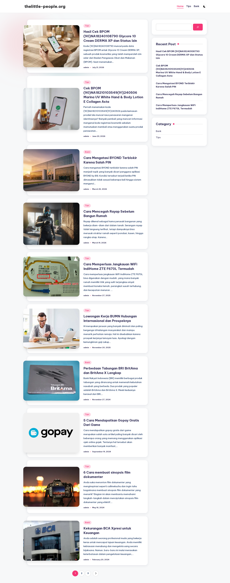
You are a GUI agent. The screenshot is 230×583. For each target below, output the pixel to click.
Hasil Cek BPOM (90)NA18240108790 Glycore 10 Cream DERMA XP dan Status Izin (110, 36)
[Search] (198, 27)
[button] (96, 573)
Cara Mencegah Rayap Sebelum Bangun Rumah (179, 96)
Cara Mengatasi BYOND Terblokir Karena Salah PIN (175, 85)
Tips (87, 26)
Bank (87, 152)
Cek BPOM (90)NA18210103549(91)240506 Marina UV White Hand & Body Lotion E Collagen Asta (178, 70)
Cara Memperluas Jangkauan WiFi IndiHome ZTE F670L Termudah (176, 107)
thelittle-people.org (44, 6)
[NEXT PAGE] (96, 573)
